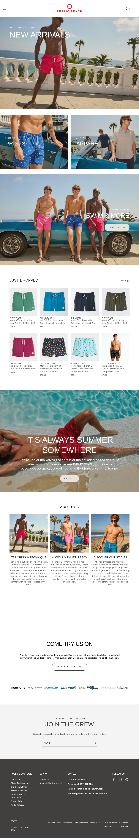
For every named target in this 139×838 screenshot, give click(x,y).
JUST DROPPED (24, 280)
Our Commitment (19, 787)
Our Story (15, 779)
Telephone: (80, 784)
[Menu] (5, 8)
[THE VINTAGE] (23, 302)
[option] (69, 63)
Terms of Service (19, 790)
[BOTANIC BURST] (115, 347)
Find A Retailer (17, 805)
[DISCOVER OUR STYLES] (110, 533)
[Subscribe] (94, 742)
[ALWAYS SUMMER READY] (69, 533)
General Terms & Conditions (19, 796)
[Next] (135, 63)
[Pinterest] (126, 779)
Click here (102, 793)
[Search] (128, 9)
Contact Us (45, 779)
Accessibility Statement (51, 783)
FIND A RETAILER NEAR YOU (69, 667)
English (14, 821)
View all (125, 280)
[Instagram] (120, 779)
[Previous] (4, 63)
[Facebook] (113, 779)
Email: (85, 788)
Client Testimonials (20, 783)
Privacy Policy (17, 801)
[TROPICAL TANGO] (54, 347)
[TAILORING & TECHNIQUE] (29, 533)
